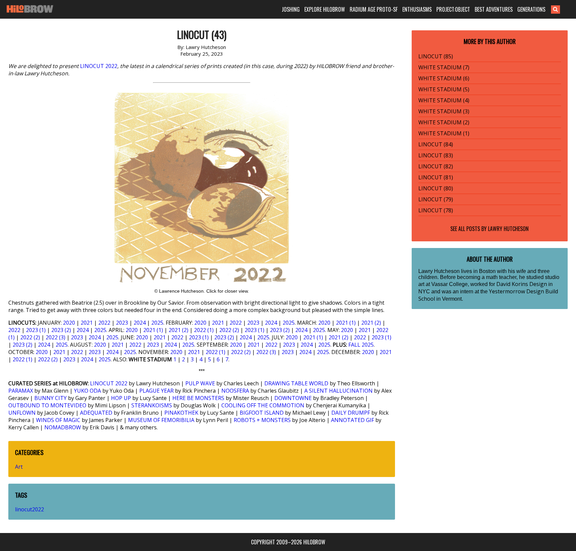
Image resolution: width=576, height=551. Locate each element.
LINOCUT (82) (435, 166)
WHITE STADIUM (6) (443, 78)
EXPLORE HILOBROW (324, 9)
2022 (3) (55, 337)
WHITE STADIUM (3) (443, 111)
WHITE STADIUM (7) (443, 67)
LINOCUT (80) (435, 188)
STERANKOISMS (151, 405)
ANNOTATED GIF (352, 420)
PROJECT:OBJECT (453, 9)
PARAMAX (20, 390)
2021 (87, 322)
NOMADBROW (62, 427)
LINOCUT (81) (435, 177)
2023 (122, 322)
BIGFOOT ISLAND (262, 412)
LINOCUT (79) (435, 199)
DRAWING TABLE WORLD (296, 383)
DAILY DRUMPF (350, 412)
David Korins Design (521, 284)
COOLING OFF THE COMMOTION (262, 405)
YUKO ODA (87, 390)
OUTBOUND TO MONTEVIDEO (47, 405)
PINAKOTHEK (181, 412)
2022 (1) (204, 330)
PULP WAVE (200, 383)
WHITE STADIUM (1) (443, 133)
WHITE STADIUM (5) (443, 89)
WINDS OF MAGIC (58, 420)
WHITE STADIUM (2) (443, 122)
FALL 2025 (361, 344)
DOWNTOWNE (293, 398)
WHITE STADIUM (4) (443, 100)
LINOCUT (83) (435, 155)
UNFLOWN (22, 412)
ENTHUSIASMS (417, 9)
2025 (157, 322)
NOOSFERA (235, 390)
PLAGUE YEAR (156, 390)
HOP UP (121, 398)
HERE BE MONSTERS (198, 398)
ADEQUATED (96, 412)
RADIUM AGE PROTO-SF (374, 9)
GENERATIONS (531, 9)
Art (19, 466)
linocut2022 (29, 509)
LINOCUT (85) (435, 56)
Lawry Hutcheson (508, 229)
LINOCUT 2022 (98, 66)
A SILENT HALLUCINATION (338, 390)
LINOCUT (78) (435, 210)
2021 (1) (346, 322)
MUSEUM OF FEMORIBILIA (161, 420)
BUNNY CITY (50, 398)
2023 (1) (36, 330)
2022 (104, 322)
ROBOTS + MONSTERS (262, 420)
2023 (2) (61, 330)
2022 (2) (229, 330)
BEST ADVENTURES (494, 9)
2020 (69, 322)
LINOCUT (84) (435, 144)
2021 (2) (371, 322)
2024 (140, 322)
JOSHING (291, 9)
